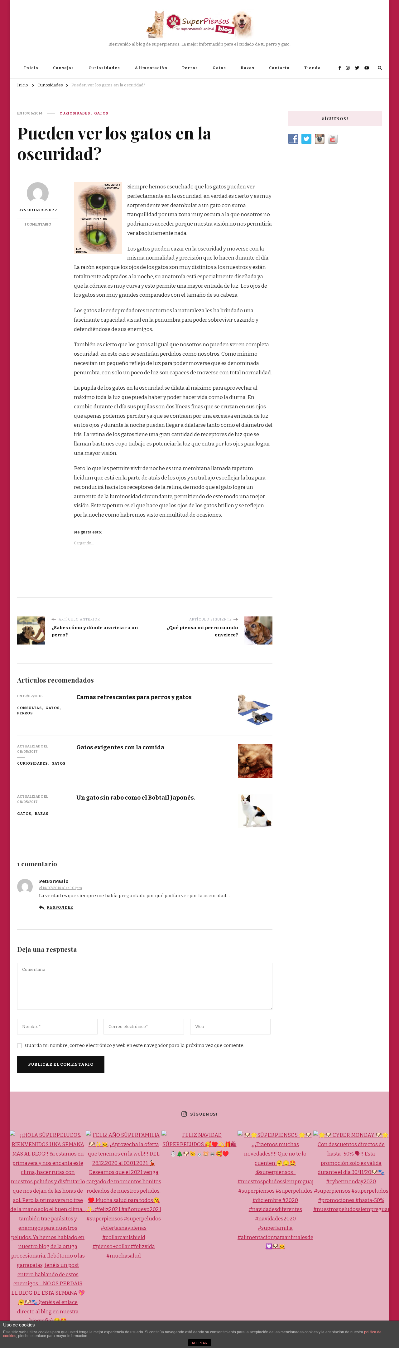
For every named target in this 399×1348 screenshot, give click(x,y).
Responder (60, 907)
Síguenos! (203, 1114)
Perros (190, 68)
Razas (247, 68)
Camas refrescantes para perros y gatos (134, 697)
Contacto (279, 68)
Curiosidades (104, 68)
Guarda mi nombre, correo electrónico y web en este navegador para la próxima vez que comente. (134, 1045)
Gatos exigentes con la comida (120, 747)
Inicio (31, 68)
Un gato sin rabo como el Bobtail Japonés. (135, 797)
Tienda (312, 68)
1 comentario (38, 224)
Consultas (29, 708)
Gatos (219, 68)
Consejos (63, 68)
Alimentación (151, 68)
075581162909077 (37, 210)
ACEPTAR (199, 1343)
